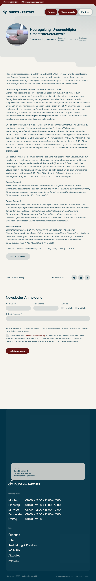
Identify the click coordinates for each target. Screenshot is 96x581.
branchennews (36, 39)
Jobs (11, 540)
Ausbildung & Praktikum (23, 545)
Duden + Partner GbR (29, 576)
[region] (48, 452)
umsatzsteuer (49, 39)
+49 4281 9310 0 (12, 2)
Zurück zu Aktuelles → (83, 39)
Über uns (14, 535)
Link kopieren (56, 278)
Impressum (79, 576)
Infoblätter (14, 550)
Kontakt (51, 12)
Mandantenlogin (68, 12)
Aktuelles (14, 555)
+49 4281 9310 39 (24, 473)
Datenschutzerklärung (64, 576)
